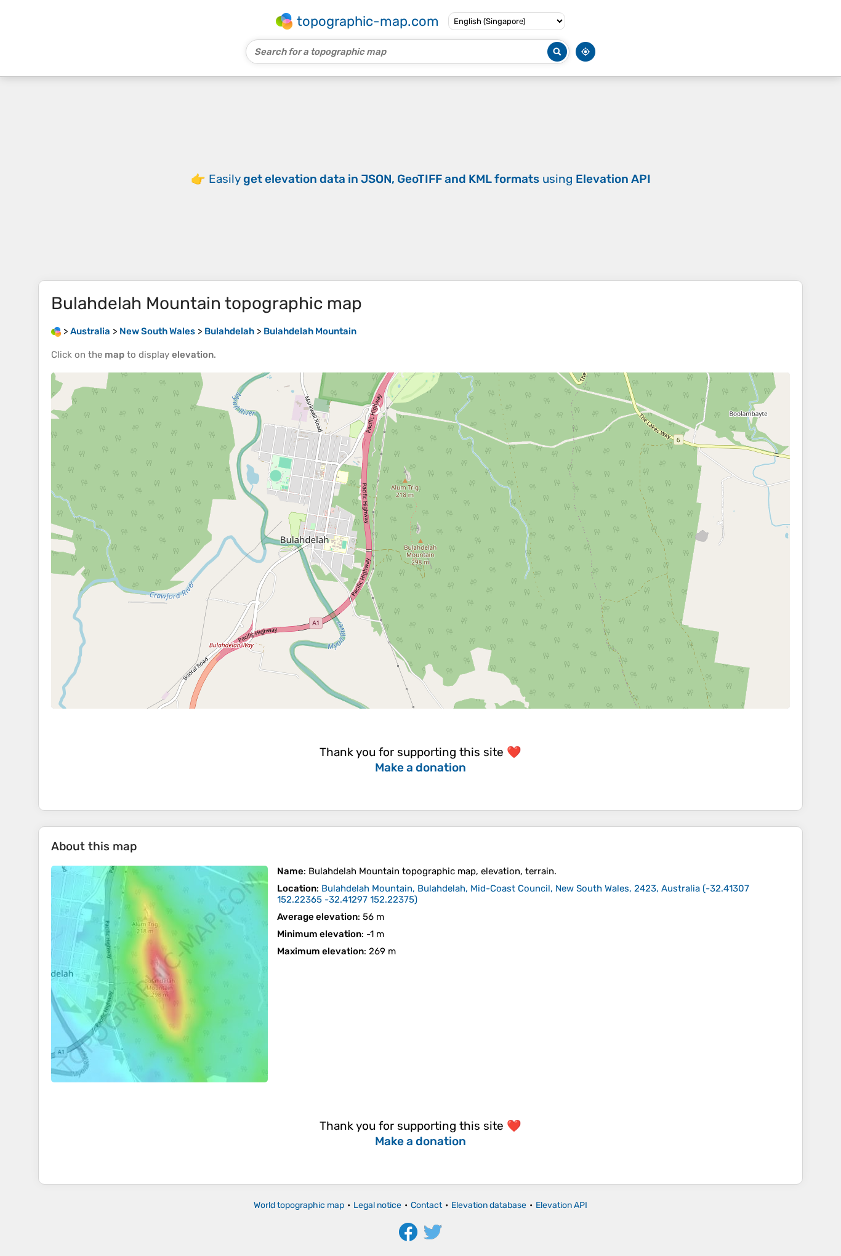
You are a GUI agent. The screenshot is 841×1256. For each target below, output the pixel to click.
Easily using (430, 179)
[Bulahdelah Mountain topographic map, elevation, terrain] (159, 974)
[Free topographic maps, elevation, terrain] (56, 331)
